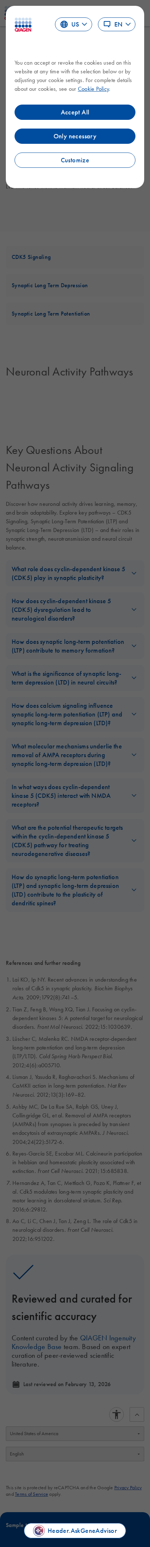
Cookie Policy (93, 88)
